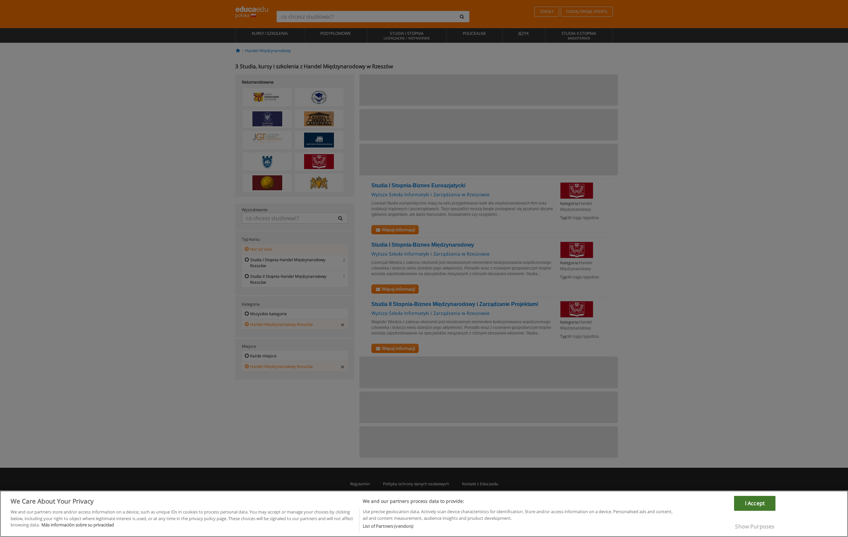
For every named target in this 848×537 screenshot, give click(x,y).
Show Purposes (754, 526)
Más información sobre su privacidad (77, 525)
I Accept (755, 503)
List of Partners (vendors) (388, 526)
